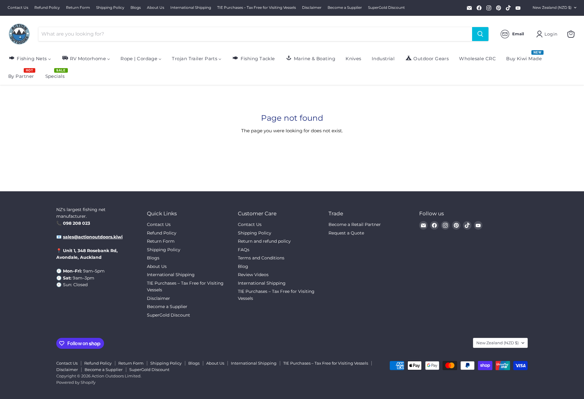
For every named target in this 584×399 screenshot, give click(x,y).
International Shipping (190, 7)
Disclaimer (312, 7)
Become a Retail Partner (354, 224)
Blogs (135, 7)
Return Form (78, 7)
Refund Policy (47, 7)
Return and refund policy (264, 241)
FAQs (243, 249)
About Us (155, 7)
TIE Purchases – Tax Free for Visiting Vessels (256, 7)
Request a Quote (346, 233)
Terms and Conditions (261, 258)
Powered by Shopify (76, 382)
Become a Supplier (345, 7)
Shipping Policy (110, 7)
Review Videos (253, 274)
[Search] (480, 34)
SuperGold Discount (386, 7)
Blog (243, 266)
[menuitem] (29, 58)
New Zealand (552, 7)
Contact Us (18, 7)
